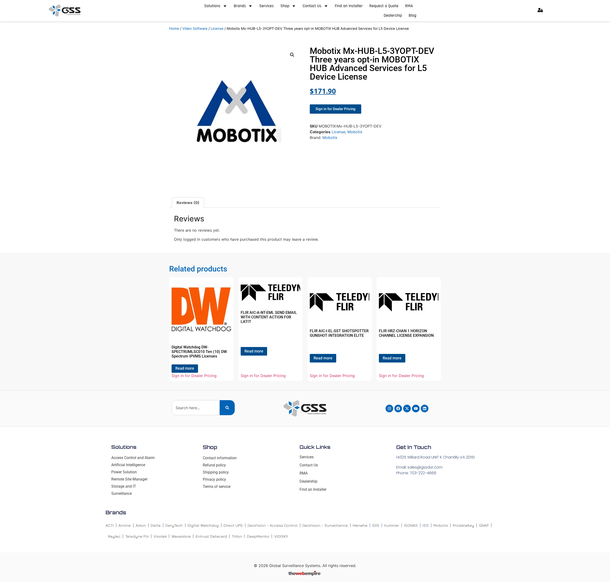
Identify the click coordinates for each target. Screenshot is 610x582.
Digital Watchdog (203, 525)
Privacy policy (214, 479)
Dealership (393, 15)
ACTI (110, 525)
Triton (237, 536)
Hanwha (360, 525)
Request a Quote (383, 6)
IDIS (375, 525)
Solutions (212, 6)
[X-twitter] (407, 408)
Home (174, 28)
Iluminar (391, 525)
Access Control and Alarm (133, 457)
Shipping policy (216, 472)
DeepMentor (258, 536)
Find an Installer (349, 6)
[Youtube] (416, 408)
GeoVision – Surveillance (325, 525)
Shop (284, 6)
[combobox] (196, 407)
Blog (412, 15)
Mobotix (354, 131)
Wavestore (181, 536)
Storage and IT (123, 486)
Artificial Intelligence (128, 465)
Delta (156, 525)
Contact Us (312, 6)
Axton (141, 525)
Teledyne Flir (137, 536)
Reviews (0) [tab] (188, 202)
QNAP (484, 525)
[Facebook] (398, 408)
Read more (184, 368)
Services (266, 6)
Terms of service (216, 486)
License (217, 28)
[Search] (227, 407)
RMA (409, 6)
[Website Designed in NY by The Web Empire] (305, 574)
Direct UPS (233, 525)
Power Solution (124, 472)
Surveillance (121, 493)
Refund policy (214, 465)
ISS (425, 525)
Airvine (124, 525)
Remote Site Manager (129, 479)
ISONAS (411, 525)
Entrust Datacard (211, 536)
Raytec (114, 536)
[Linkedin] (424, 408)
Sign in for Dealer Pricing (194, 375)
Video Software (195, 28)
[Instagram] (389, 408)
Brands (240, 6)
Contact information (220, 458)
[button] (292, 55)
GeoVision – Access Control (273, 525)
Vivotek (160, 536)
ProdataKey (463, 525)
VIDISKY (281, 536)
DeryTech (174, 525)
